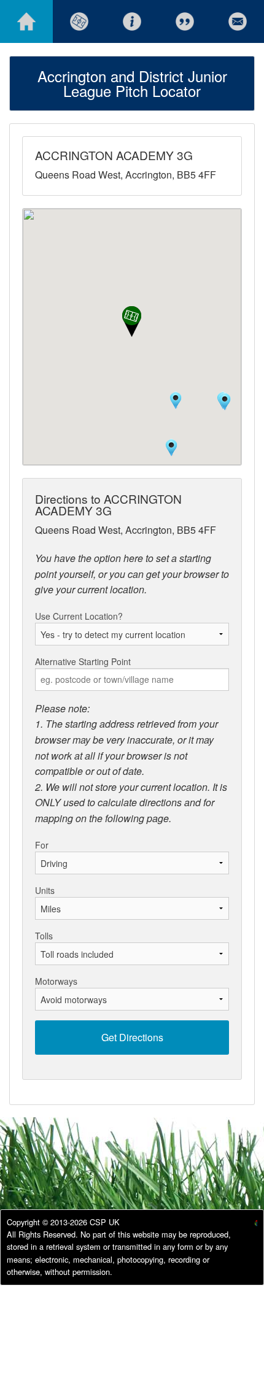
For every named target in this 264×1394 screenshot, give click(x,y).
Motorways (56, 981)
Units (45, 890)
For (42, 845)
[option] (246, 1225)
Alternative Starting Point (83, 661)
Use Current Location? (79, 616)
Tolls (44, 936)
